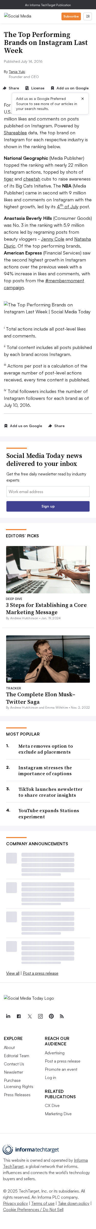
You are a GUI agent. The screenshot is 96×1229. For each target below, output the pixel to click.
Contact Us (14, 1063)
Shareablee (15, 132)
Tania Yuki (17, 71)
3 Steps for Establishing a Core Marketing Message (46, 608)
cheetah (31, 179)
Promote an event (61, 1069)
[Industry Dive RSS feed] (61, 1016)
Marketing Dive (58, 1113)
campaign (14, 287)
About (9, 1047)
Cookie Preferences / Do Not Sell (33, 1209)
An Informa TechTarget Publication (48, 5)
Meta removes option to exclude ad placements (45, 749)
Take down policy (73, 1203)
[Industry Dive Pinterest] (51, 1016)
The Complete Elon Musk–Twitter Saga (40, 698)
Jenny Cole (52, 239)
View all (12, 973)
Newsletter (13, 1072)
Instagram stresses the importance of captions (45, 771)
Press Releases (17, 1094)
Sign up (48, 506)
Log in (50, 1077)
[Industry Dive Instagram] (40, 1016)
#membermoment (64, 280)
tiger (8, 179)
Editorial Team (16, 1055)
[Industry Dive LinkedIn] (8, 1016)
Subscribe (71, 16)
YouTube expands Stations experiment (48, 814)
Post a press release (40, 973)
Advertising (55, 1052)
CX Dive (52, 1105)
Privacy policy (15, 1203)
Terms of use (43, 1203)
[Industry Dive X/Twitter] (29, 1016)
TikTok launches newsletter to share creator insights (50, 792)
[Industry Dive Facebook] (18, 1016)
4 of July (67, 206)
